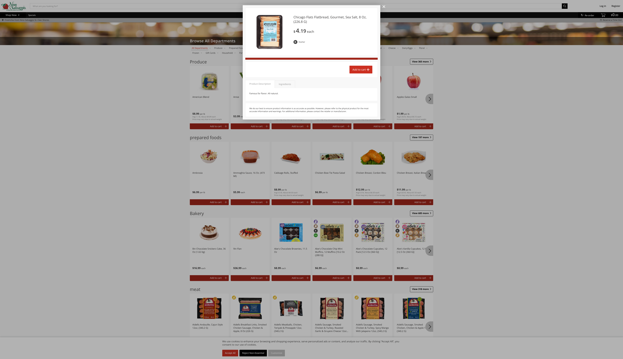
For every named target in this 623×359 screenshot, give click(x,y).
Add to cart (359, 69)
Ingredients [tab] (285, 84)
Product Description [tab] (260, 83)
